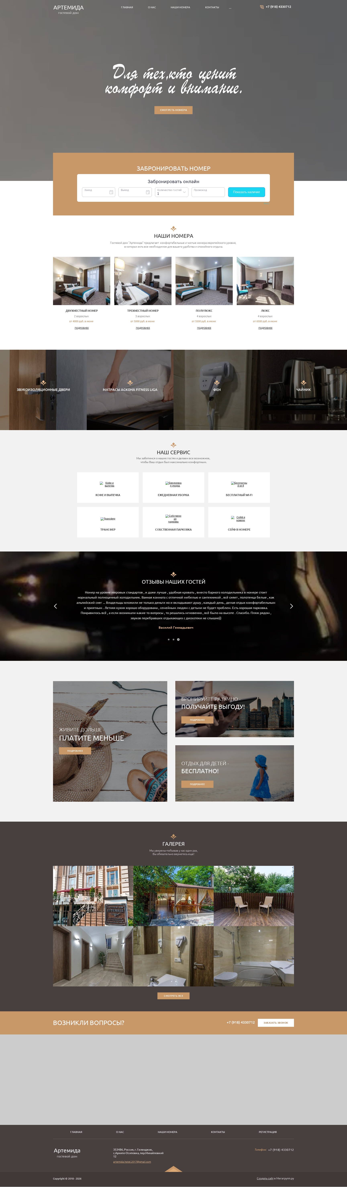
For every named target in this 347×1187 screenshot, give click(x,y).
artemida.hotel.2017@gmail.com (132, 1161)
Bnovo (266, 203)
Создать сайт (265, 1178)
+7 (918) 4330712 (278, 6)
